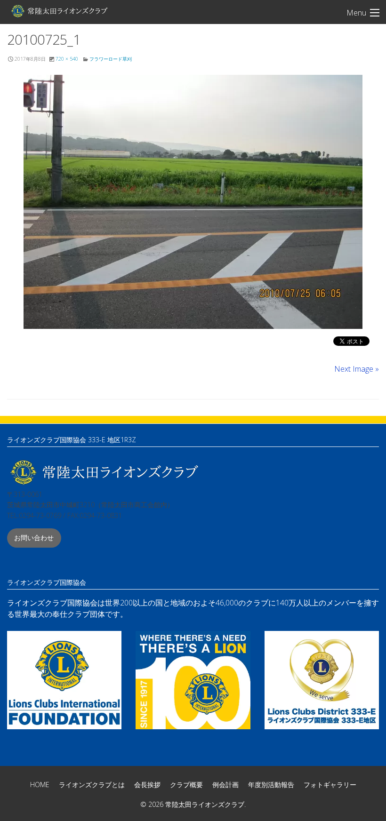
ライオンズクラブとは (92, 784)
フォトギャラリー (330, 784)
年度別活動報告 (271, 784)
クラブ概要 (186, 784)
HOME (39, 784)
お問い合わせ (34, 537)
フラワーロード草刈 (110, 59)
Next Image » (356, 369)
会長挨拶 (147, 784)
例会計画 (225, 784)
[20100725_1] (193, 202)
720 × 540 (67, 59)
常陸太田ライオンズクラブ (58, 11)
